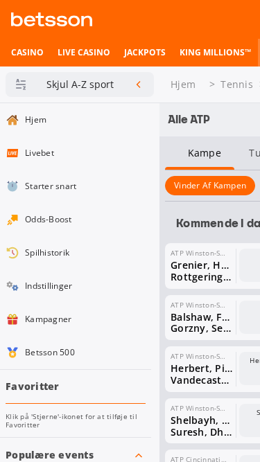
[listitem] (27, 52)
